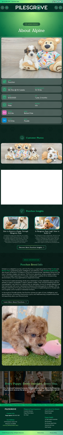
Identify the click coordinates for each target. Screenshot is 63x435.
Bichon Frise (6, 271)
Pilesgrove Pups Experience (32, 409)
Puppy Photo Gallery (17, 405)
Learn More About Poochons (14, 302)
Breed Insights (48, 413)
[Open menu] (2, 7)
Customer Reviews (28, 411)
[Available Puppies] (7, 7)
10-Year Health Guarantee (51, 419)
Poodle (54, 269)
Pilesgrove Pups (5, 405)
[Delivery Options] (54, 2)
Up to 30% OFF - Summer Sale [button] (10, 1)
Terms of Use (40, 432)
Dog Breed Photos (29, 405)
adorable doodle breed (50, 271)
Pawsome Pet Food (49, 425)
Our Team (26, 415)
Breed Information (49, 411)
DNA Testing (48, 427)
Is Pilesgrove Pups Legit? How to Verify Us (47, 232)
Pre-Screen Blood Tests (50, 423)
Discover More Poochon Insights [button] (30, 247)
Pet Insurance (48, 421)
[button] (58, 2)
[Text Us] (60, 7)
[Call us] (56, 7)
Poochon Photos (40, 405)
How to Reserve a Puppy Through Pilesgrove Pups (15, 232)
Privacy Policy (53, 432)
